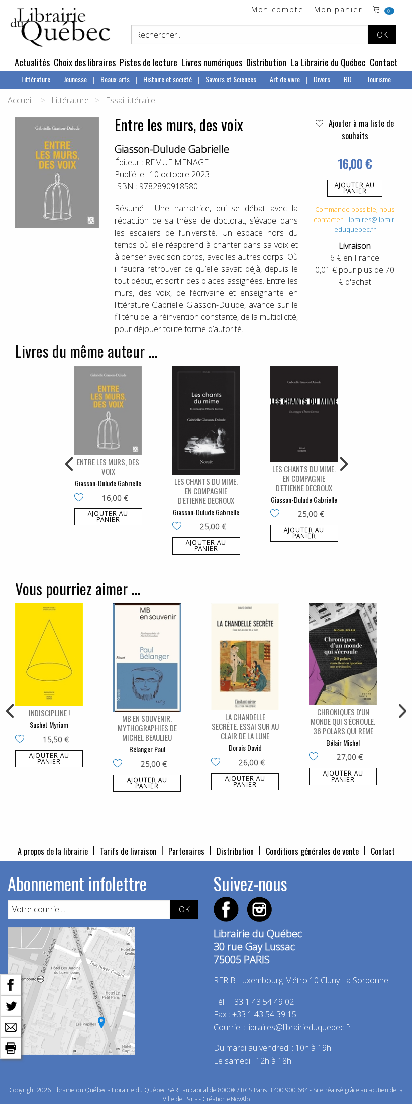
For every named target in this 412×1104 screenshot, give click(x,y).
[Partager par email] (10, 1026)
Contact (384, 62)
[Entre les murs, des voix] (108, 410)
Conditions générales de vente (312, 851)
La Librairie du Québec (328, 62)
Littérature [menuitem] (35, 79)
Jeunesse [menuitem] (75, 79)
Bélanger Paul (147, 749)
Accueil (20, 100)
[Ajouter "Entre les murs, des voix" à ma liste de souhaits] (81, 498)
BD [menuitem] (348, 79)
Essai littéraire (130, 100)
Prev (70, 464)
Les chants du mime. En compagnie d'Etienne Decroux (206, 491)
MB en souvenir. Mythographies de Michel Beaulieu (147, 728)
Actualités (32, 62)
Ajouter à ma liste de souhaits (360, 129)
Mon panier (338, 10)
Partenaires (186, 851)
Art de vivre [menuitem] (285, 79)
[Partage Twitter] (10, 1005)
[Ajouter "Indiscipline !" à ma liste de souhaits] (22, 739)
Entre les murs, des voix (108, 466)
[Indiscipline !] (49, 654)
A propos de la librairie (53, 851)
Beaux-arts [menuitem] (115, 79)
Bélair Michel (343, 742)
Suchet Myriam (49, 724)
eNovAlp (238, 1099)
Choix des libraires (85, 62)
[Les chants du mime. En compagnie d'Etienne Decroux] (206, 420)
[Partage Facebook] (10, 983)
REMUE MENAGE (177, 162)
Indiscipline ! (49, 712)
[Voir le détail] (108, 410)
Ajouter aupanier (355, 188)
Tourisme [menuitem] (379, 79)
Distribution (266, 62)
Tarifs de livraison (128, 851)
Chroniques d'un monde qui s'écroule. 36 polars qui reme (343, 721)
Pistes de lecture (148, 62)
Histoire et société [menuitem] (167, 79)
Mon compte (277, 10)
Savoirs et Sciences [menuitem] (230, 79)
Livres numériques (211, 62)
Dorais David (245, 747)
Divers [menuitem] (322, 79)
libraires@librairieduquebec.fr (365, 224)
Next (343, 464)
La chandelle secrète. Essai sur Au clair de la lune (245, 726)
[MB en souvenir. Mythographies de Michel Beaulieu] (147, 657)
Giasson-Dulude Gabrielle (172, 149)
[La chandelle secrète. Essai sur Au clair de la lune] (245, 656)
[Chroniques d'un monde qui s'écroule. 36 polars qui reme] (343, 654)
